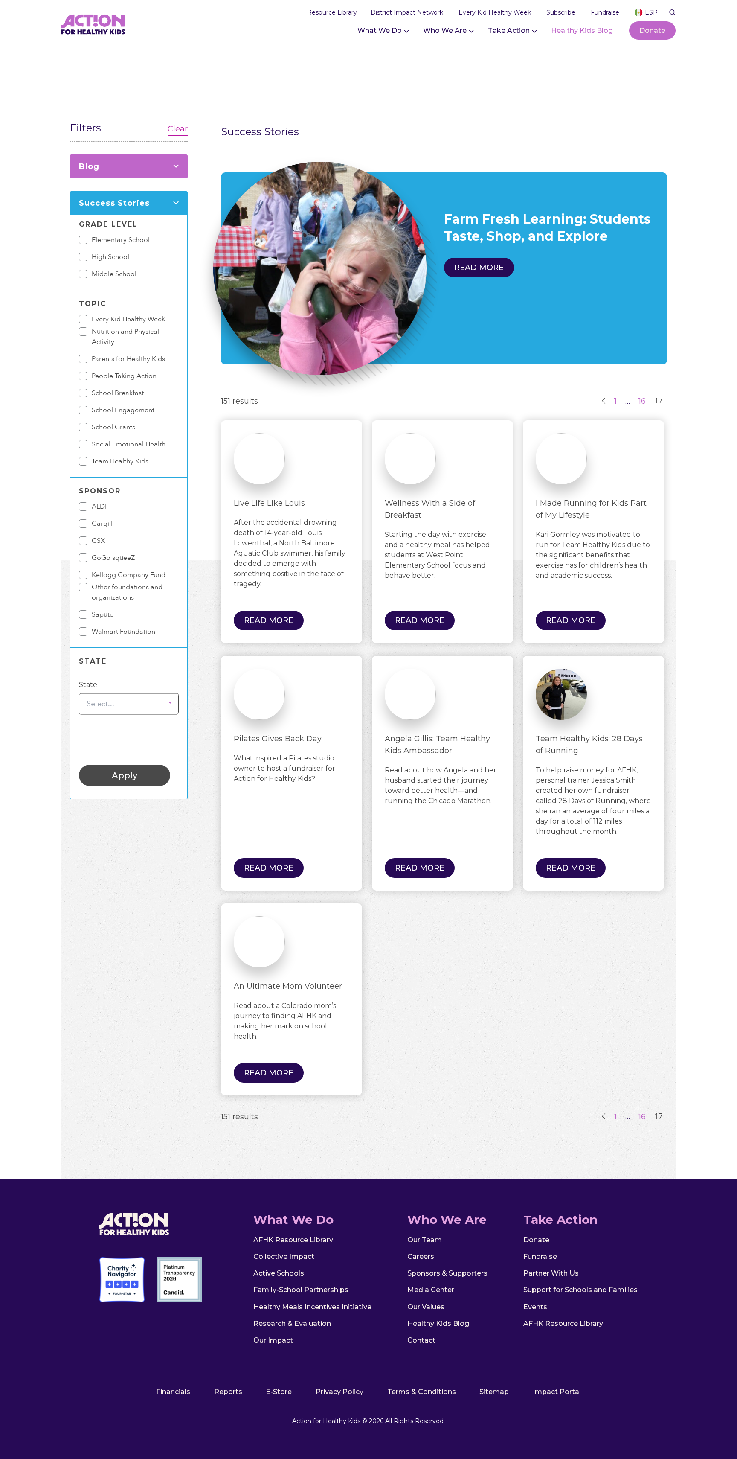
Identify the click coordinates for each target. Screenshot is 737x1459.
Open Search (672, 12)
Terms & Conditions (421, 1392)
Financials (173, 1392)
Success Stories (114, 203)
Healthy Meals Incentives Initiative (312, 1307)
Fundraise (540, 1256)
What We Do (379, 30)
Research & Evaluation (292, 1323)
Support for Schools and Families (580, 1290)
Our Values (425, 1307)
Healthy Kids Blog (582, 30)
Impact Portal (557, 1392)
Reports (228, 1392)
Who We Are (445, 30)
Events (535, 1307)
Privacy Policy (339, 1392)
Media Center (430, 1290)
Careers (420, 1256)
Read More (268, 620)
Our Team (424, 1240)
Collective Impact (283, 1256)
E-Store (279, 1392)
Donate (652, 30)
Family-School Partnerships (300, 1290)
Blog (89, 166)
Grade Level (108, 224)
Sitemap (494, 1392)
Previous (604, 400)
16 (642, 401)
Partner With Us (551, 1273)
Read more (479, 267)
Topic (92, 304)
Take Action (509, 30)
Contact (421, 1340)
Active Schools (278, 1273)
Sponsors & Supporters (447, 1273)
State (93, 661)
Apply (124, 775)
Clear (178, 129)
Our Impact (273, 1340)
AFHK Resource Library (293, 1240)
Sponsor (100, 491)
